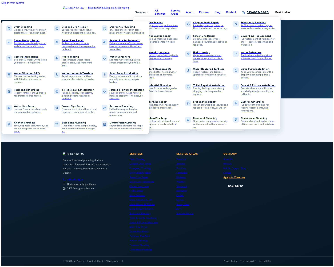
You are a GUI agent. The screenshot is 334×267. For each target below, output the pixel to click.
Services (140, 12)
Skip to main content (12, 2)
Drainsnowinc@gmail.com (81, 184)
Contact (231, 12)
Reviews (204, 12)
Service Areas (175, 12)
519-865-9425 (258, 12)
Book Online (282, 12)
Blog (217, 12)
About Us (228, 159)
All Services (160, 12)
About (190, 12)
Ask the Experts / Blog (234, 168)
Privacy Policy (230, 261)
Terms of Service (248, 261)
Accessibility (265, 261)
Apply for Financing (234, 177)
